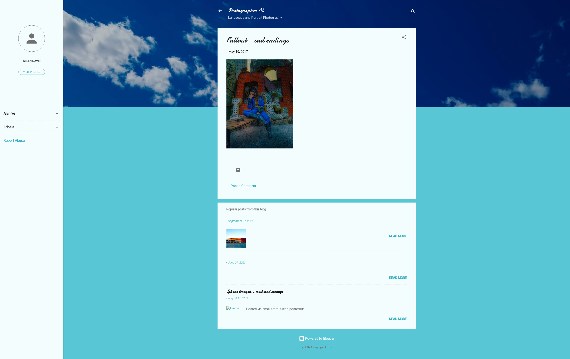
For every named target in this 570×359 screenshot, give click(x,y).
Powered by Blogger (319, 339)
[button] (404, 37)
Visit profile (31, 71)
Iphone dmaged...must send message (254, 291)
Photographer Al (245, 10)
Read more (398, 236)
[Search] (413, 12)
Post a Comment (243, 186)
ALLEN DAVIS (32, 61)
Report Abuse (14, 140)
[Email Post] (238, 171)
